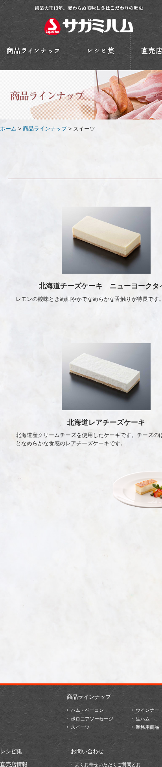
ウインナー (147, 710)
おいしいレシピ (99, 50)
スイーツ (80, 727)
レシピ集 (11, 751)
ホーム (8, 128)
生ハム (143, 719)
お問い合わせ (87, 751)
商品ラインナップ (45, 128)
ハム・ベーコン (87, 710)
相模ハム (89, 19)
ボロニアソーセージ (92, 719)
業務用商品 (147, 727)
